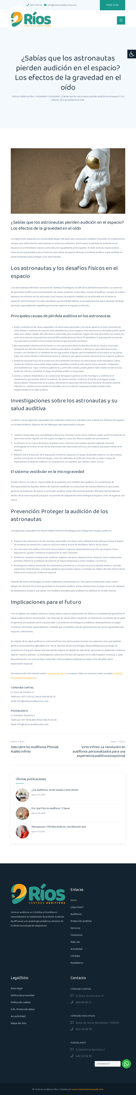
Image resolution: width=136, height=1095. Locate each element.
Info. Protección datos (23, 1009)
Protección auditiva (81, 921)
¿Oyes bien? (76, 907)
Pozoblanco (76, 963)
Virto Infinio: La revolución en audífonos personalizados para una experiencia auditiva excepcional (99, 751)
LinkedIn (117, 674)
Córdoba (75, 956)
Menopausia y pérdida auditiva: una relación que (59, 827)
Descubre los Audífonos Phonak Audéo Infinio (34, 749)
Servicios (75, 928)
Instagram (27, 678)
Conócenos (76, 935)
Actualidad (76, 949)
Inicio (73, 900)
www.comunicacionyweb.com (87, 1089)
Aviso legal (17, 988)
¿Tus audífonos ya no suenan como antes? (55, 790)
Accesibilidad (18, 1016)
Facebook (16, 678)
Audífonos (76, 914)
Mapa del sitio (18, 1023)
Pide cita (112, 5)
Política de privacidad (22, 995)
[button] (131, 54)
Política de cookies (21, 1002)
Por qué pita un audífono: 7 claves (51, 808)
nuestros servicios (56, 674)
